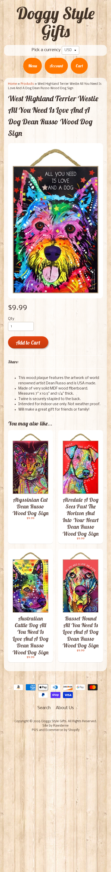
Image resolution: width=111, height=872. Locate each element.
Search (44, 708)
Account (56, 65)
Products (27, 84)
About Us (65, 708)
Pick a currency (46, 50)
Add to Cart (28, 342)
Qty (11, 319)
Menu (32, 65)
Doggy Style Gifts (55, 22)
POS (35, 730)
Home (12, 84)
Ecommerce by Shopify (62, 730)
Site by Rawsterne (55, 725)
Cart (79, 65)
